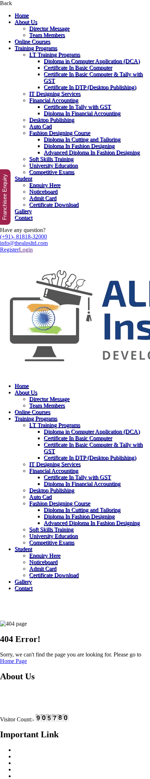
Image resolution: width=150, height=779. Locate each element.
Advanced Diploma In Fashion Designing (92, 152)
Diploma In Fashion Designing (79, 146)
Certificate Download (54, 205)
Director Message (49, 28)
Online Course (31, 763)
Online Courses (32, 41)
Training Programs (36, 48)
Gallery (23, 211)
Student (23, 178)
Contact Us (27, 776)
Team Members (47, 35)
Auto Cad (40, 126)
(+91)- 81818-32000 (23, 236)
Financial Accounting (53, 100)
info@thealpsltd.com (24, 243)
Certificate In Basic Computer (78, 68)
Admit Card (42, 198)
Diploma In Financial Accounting (82, 113)
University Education (53, 165)
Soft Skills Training (51, 159)
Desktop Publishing (51, 120)
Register (9, 249)
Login (26, 249)
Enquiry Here (44, 185)
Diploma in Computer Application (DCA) (92, 61)
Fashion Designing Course (59, 133)
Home (22, 15)
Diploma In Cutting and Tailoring (82, 139)
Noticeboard (43, 191)
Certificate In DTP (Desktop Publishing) (90, 87)
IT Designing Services (54, 94)
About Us (26, 22)
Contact (23, 218)
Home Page (13, 661)
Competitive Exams (51, 172)
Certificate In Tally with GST (77, 107)
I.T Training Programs (54, 54)
